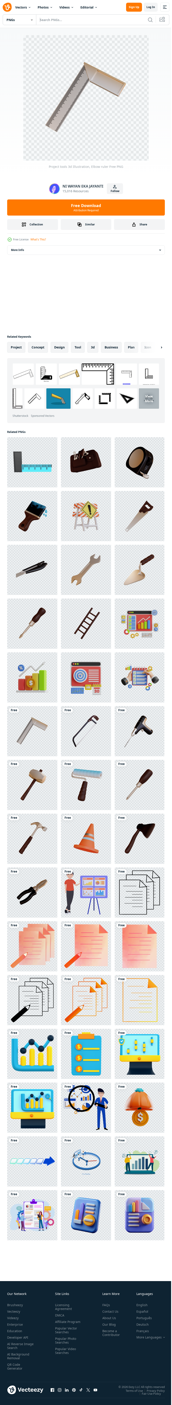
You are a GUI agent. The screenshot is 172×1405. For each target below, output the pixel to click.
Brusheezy (15, 1305)
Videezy (13, 1318)
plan (131, 347)
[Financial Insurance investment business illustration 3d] (139, 1108)
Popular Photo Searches (64, 1344)
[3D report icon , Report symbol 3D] (86, 1215)
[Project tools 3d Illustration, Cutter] (32, 570)
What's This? (38, 239)
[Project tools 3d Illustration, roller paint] (86, 785)
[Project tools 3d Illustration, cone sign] (86, 839)
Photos (43, 7)
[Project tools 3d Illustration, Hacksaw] (86, 731)
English (138, 1305)
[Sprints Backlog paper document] (139, 892)
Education (14, 1331)
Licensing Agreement (62, 1307)
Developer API (17, 1337)
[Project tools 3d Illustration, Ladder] (86, 624)
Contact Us (109, 1311)
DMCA (58, 1315)
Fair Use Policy (148, 1393)
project (16, 347)
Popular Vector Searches (65, 1334)
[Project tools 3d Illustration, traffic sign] (86, 516)
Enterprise (15, 1324)
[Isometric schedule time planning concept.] (86, 1161)
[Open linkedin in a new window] (67, 1390)
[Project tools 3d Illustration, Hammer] (32, 785)
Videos (64, 7)
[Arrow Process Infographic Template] (32, 1161)
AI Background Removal (18, 1356)
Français (139, 1331)
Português (140, 1318)
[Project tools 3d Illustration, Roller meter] (139, 462)
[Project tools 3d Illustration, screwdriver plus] (139, 785)
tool (78, 347)
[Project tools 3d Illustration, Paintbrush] (32, 516)
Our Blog (107, 1324)
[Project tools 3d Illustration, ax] (139, 839)
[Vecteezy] (7, 7)
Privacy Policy (152, 1390)
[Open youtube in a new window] (95, 1390)
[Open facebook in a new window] (52, 1390)
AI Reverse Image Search (17, 1346)
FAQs (104, 1305)
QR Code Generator (14, 1366)
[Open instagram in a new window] (59, 1390)
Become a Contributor (109, 1333)
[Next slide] (154, 347)
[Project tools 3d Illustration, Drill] (139, 731)
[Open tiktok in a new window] (81, 1390)
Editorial (86, 7)
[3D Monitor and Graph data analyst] (139, 1054)
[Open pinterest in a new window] (74, 1390)
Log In (150, 7)
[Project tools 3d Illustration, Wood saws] (139, 516)
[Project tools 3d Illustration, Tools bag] (86, 462)
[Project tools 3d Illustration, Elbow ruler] (32, 731)
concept (38, 347)
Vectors (21, 7)
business (111, 347)
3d (93, 347)
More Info (17, 250)
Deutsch (139, 1324)
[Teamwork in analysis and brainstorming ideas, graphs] (139, 1161)
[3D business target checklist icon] (86, 1054)
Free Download (86, 207)
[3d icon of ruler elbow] (32, 462)
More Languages (145, 1337)
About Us (107, 1318)
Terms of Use (131, 1390)
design (59, 347)
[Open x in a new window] (88, 1390)
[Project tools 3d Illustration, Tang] (32, 892)
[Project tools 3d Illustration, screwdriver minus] (32, 624)
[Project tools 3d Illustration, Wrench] (86, 570)
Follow (115, 191)
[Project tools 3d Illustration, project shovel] (139, 570)
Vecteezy (13, 1311)
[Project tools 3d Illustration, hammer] (32, 839)
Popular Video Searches (64, 1355)
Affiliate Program (60, 1324)
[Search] (150, 19)
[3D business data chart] (32, 1054)
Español (139, 1311)
